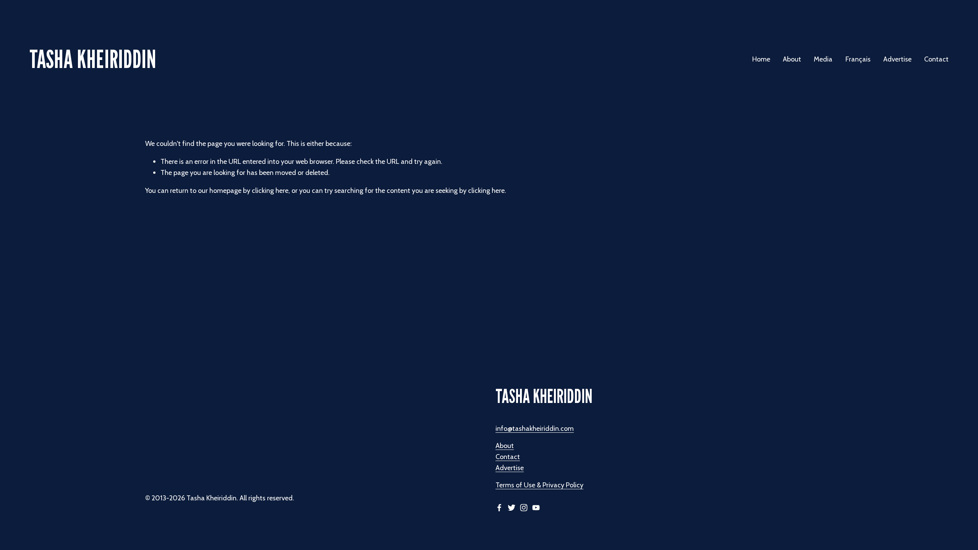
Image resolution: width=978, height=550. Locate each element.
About (504, 445)
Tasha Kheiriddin (92, 59)
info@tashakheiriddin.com (534, 428)
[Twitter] (511, 507)
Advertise (897, 59)
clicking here (270, 190)
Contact (936, 59)
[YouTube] (536, 507)
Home (761, 59)
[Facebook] (499, 507)
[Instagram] (524, 507)
